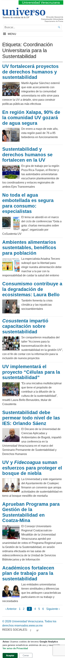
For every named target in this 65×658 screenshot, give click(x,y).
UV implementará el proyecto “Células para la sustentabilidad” (31, 372)
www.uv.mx (36, 625)
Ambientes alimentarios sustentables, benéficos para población (29, 248)
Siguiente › (53, 608)
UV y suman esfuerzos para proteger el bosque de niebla (32, 468)
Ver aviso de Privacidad (15, 648)
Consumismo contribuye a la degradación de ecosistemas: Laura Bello (32, 289)
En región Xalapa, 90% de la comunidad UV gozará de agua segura (31, 118)
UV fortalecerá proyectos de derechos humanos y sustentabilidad (30, 72)
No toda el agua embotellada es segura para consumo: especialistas (28, 203)
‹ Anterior (10, 608)
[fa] (30, 629)
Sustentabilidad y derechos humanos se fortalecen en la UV (27, 155)
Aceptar (10, 655)
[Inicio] (23, 16)
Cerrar (26, 655)
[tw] (37, 629)
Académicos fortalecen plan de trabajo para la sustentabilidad (28, 573)
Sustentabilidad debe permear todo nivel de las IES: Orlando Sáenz (31, 418)
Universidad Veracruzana (41, 2)
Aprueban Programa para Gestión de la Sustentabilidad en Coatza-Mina (31, 512)
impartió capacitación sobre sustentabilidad (25, 326)
